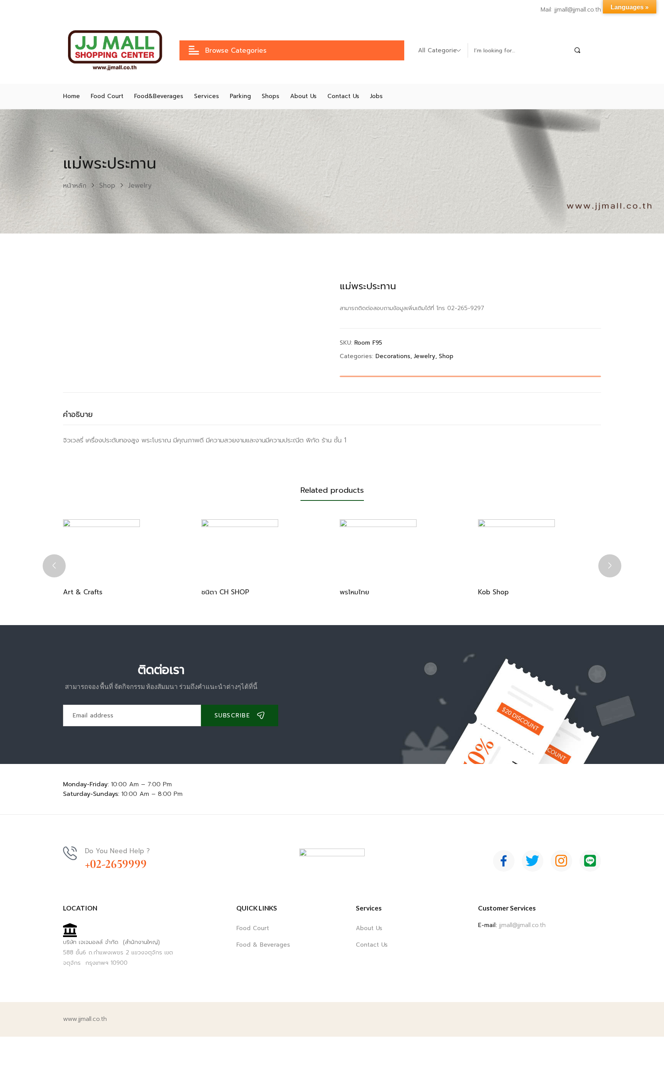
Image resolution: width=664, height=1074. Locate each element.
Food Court (252, 928)
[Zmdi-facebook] (504, 861)
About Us (369, 928)
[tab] (85, 416)
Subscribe (232, 715)
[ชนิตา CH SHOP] (239, 548)
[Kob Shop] (516, 548)
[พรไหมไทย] (378, 548)
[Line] (590, 861)
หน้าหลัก (74, 185)
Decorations (392, 356)
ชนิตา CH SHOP (225, 592)
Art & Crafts (83, 592)
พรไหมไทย (354, 592)
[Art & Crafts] (101, 548)
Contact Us (372, 945)
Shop (107, 185)
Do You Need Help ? (117, 851)
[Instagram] (561, 861)
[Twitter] (532, 861)
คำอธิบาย (78, 414)
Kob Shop (493, 592)
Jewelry (140, 185)
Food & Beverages (263, 945)
